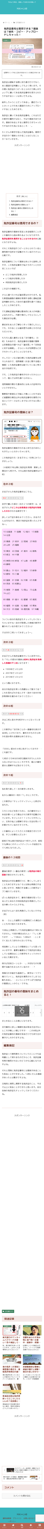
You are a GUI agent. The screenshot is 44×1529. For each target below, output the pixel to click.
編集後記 (14, 215)
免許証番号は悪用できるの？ (22, 201)
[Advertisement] (22, 169)
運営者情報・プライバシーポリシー (12, 1519)
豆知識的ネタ (9, 1311)
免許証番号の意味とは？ (20, 204)
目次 (18, 196)
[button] (39, 1006)
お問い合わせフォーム (32, 1518)
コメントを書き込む (22, 1496)
